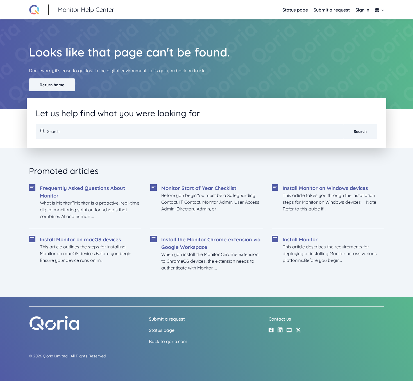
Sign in (362, 10)
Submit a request (332, 10)
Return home (52, 84)
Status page (295, 10)
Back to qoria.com (168, 341)
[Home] (54, 329)
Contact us (280, 319)
